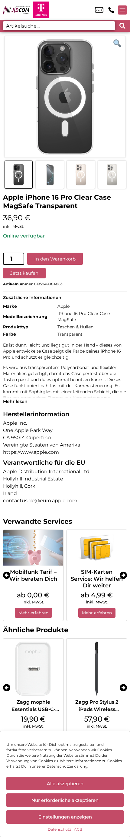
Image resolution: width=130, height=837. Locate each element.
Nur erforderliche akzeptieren (65, 800)
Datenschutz (59, 829)
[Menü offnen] (122, 10)
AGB (78, 829)
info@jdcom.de (99, 10)
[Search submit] (122, 25)
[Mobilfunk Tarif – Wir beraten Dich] (33, 548)
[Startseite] (16, 10)
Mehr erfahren (33, 613)
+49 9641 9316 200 (111, 10)
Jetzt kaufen (24, 273)
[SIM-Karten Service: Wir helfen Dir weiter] (97, 548)
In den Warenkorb (55, 259)
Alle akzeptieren (65, 783)
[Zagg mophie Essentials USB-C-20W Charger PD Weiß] (33, 669)
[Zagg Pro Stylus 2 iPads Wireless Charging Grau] (97, 669)
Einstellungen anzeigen (65, 817)
